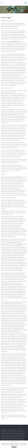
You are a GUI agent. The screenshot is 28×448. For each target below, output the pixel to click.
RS (1, 3)
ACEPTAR (14, 447)
